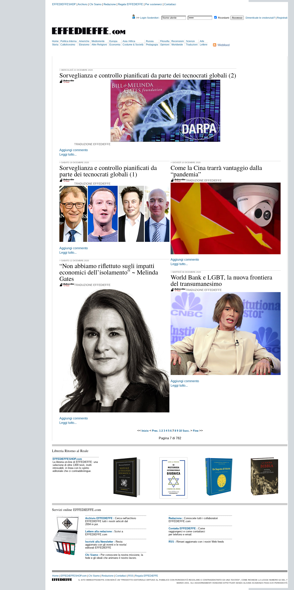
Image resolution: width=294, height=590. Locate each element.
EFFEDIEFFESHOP (64, 4)
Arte (202, 41)
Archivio (82, 4)
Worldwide (177, 44)
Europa (113, 41)
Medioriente (98, 41)
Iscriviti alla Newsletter (99, 541)
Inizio (145, 430)
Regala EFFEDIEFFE (130, 4)
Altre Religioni (99, 44)
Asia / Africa (129, 41)
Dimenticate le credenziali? (260, 17)
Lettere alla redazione (98, 531)
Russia (150, 41)
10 (180, 430)
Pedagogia (152, 44)
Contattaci (170, 4)
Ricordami (223, 17)
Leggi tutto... (68, 154)
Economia (114, 44)
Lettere (203, 44)
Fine (195, 430)
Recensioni (177, 41)
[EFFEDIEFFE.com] (92, 35)
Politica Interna (68, 41)
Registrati (282, 17)
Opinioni (164, 44)
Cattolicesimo (67, 44)
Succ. (186, 430)
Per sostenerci (153, 4)
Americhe (84, 41)
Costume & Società (133, 44)
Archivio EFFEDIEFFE (99, 518)
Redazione (110, 4)
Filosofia (164, 41)
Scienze (190, 41)
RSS (171, 541)
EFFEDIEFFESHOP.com (67, 458)
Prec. (155, 430)
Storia (55, 44)
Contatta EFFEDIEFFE (182, 528)
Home (55, 41)
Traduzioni (192, 44)
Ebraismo (84, 44)
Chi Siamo (95, 4)
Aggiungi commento (73, 150)
